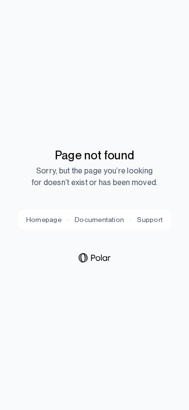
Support (150, 219)
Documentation (99, 219)
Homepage (44, 219)
